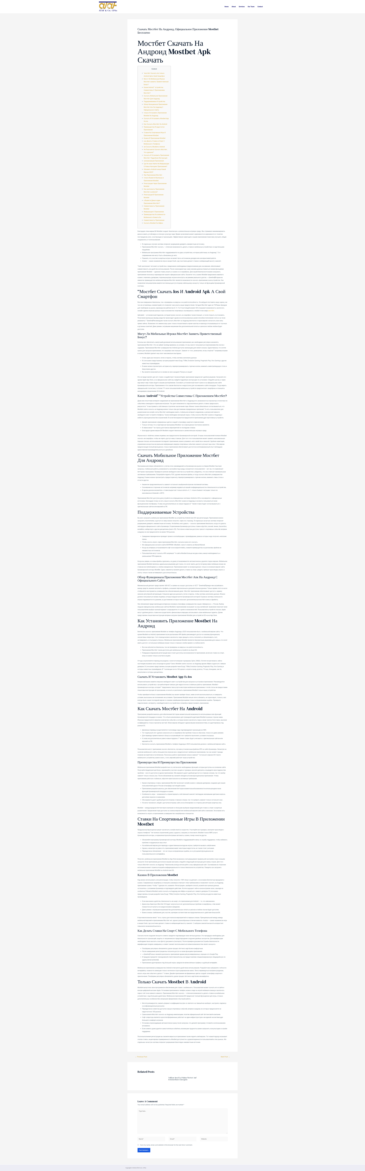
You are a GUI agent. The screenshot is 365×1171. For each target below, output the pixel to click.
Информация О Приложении (154, 212)
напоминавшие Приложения (154, 161)
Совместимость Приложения (154, 220)
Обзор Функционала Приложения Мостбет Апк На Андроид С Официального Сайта (155, 107)
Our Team (251, 7)
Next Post (225, 1057)
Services (242, 7)
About (234, 7)
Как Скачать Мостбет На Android (155, 124)
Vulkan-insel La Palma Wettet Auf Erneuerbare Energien (182, 1078)
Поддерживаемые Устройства (154, 101)
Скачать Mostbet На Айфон (153, 223)
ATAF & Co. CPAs (108, 10)
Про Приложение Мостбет (153, 175)
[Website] (213, 1139)
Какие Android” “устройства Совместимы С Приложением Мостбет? (154, 90)
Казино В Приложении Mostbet (154, 138)
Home (227, 7)
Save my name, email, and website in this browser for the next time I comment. (166, 1145)
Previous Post (141, 1057)
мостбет (211, 311)
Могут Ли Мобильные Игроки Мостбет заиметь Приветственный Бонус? (156, 81)
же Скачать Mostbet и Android (154, 147)
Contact (260, 7)
